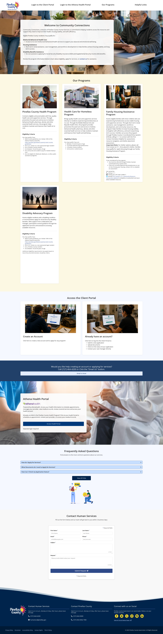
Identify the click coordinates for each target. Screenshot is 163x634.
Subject (53, 542)
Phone (84, 536)
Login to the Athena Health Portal (75, 4)
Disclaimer (18, 630)
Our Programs (108, 4)
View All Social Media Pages (122, 620)
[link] (39, 133)
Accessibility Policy (27, 630)
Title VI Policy (48, 630)
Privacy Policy (9, 630)
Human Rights (39, 630)
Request (53, 555)
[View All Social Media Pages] (131, 620)
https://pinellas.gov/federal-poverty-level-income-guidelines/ (39, 143)
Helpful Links (141, 4)
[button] (81, 462)
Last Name (85, 530)
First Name (54, 530)
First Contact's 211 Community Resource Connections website (121, 177)
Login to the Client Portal (42, 4)
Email (52, 536)
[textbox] (81, 549)
